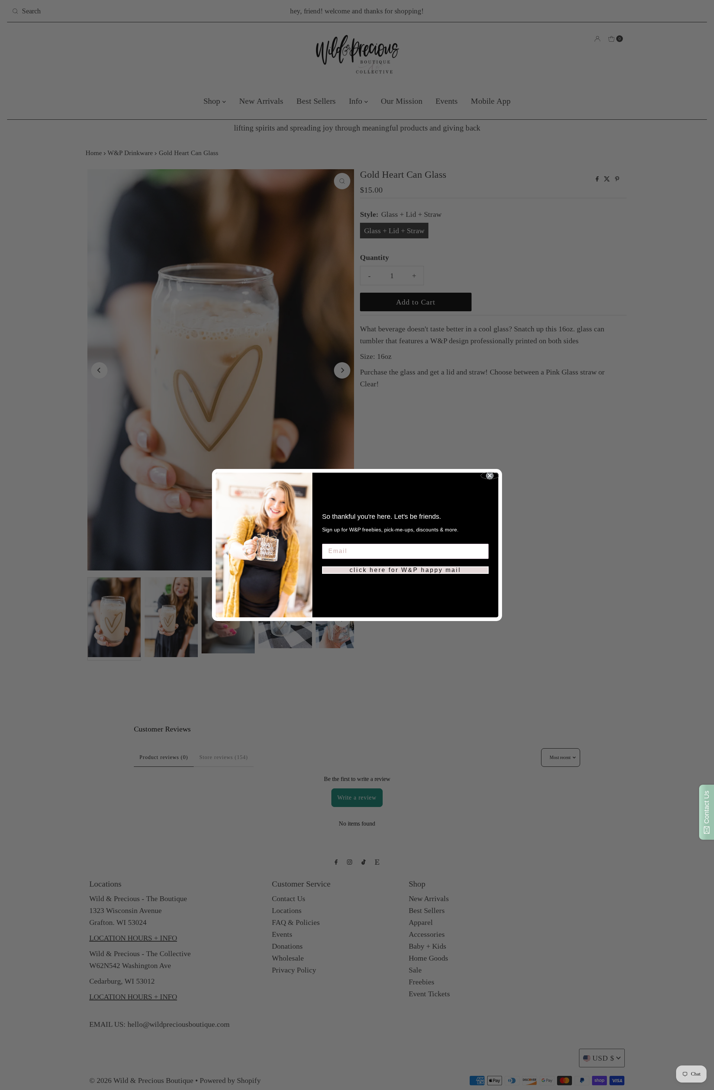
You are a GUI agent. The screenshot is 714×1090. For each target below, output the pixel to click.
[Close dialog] (489, 475)
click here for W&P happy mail (405, 570)
